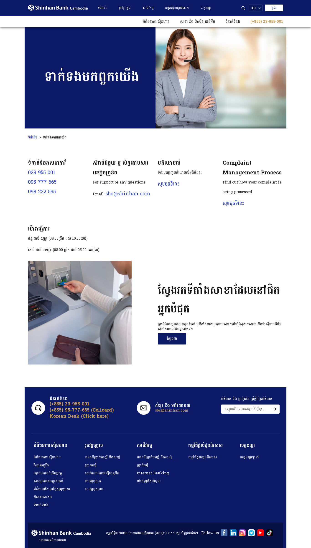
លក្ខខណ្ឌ (206, 8)
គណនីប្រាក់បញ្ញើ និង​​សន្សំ (102, 457)
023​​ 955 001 (41, 172)
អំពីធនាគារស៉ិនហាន (47, 457)
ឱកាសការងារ (43, 497)
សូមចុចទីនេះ (168, 184)
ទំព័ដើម (32, 137)
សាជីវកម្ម (148, 8)
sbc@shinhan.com (127, 193)
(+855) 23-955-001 (266, 21)
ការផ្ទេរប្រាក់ (93, 481)
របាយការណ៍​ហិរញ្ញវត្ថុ (48, 473)
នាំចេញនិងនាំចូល (149, 481)
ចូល (274, 8)
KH (253, 8)
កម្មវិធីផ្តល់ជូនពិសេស (177, 8)
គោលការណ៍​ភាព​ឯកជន (52, 540)
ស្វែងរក (172, 338)
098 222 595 (42, 191)
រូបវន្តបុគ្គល (125, 8)
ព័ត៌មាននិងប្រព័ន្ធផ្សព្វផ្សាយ (52, 489)
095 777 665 (42, 182)
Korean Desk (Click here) (79, 416)
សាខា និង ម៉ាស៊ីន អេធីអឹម (197, 21)
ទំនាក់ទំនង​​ (232, 21)
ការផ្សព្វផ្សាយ (94, 489)
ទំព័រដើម (102, 8)
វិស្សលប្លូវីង (41, 465)
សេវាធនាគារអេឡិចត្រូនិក (102, 473)
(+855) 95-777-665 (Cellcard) (82, 410)
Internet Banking (153, 473)
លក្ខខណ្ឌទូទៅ (249, 457)
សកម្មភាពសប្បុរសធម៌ (48, 481)
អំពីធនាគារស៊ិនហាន (156, 21)
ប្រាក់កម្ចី (91, 465)
